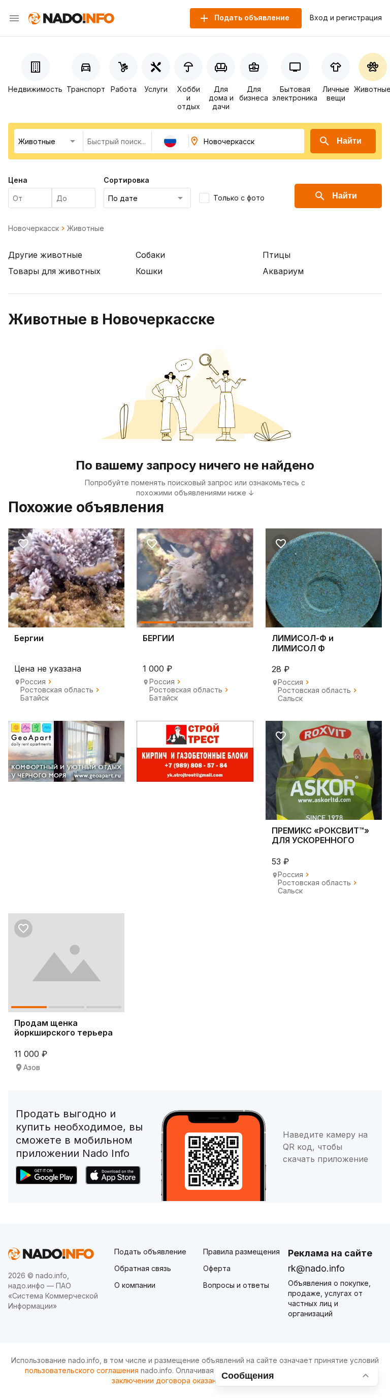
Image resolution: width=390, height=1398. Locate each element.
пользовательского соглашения (82, 1370)
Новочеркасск (33, 228)
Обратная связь (142, 1268)
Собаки (150, 255)
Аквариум (283, 271)
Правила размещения (241, 1251)
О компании (134, 1285)
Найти (349, 141)
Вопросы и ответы (236, 1285)
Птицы (276, 255)
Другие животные (45, 255)
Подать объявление (150, 1251)
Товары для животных (54, 271)
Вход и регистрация (346, 18)
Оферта (217, 1268)
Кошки (149, 271)
